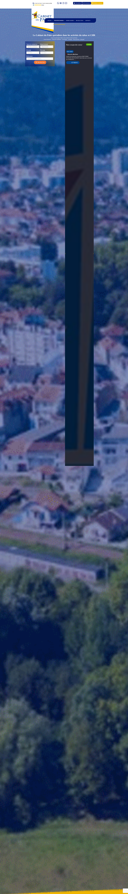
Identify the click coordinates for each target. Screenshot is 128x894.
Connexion (87, 3)
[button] (67, 253)
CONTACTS (87, 20)
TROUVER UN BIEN (58, 20)
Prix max (42, 50)
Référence (29, 56)
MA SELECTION (79, 20)
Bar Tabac (70, 51)
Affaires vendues (97, 3)
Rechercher (41, 62)
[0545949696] (56, 3)
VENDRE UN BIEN (70, 20)
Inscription (78, 3)
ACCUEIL (50, 20)
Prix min (28, 50)
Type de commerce (31, 44)
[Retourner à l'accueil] (42, 20)
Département (44, 44)
